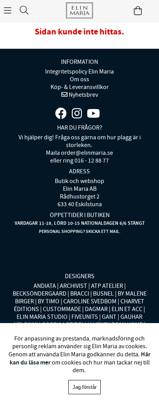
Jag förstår (84, 387)
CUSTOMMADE (62, 309)
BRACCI (79, 294)
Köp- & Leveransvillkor (80, 87)
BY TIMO (48, 301)
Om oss (79, 79)
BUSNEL (103, 294)
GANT (109, 317)
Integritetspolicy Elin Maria (79, 71)
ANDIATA (45, 286)
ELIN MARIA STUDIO (42, 317)
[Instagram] (77, 113)
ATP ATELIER (107, 286)
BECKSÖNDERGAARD (39, 294)
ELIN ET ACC (127, 309)
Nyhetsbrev (83, 95)
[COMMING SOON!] (93, 113)
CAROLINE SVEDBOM (90, 301)
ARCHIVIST (73, 286)
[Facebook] (61, 113)
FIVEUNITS (84, 317)
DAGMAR (96, 309)
